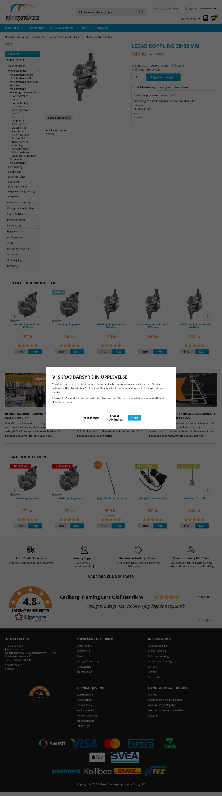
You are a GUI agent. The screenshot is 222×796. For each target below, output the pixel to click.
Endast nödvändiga (115, 417)
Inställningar (91, 418)
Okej (134, 418)
